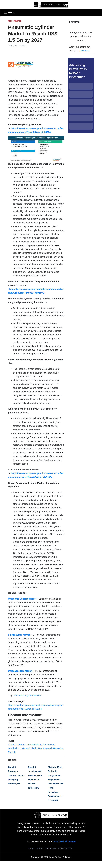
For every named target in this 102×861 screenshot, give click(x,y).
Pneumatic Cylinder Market (27, 695)
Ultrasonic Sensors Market (22, 599)
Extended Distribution (31, 748)
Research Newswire (53, 748)
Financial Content (17, 744)
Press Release (14, 21)
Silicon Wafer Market (19, 635)
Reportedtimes (34, 744)
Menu (11, 12)
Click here (84, 50)
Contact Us (50, 848)
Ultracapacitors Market (20, 671)
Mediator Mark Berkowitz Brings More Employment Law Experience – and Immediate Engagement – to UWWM (55, 784)
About (39, 848)
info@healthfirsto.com (64, 841)
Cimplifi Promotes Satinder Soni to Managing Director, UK (16, 775)
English (11, 752)
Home (31, 848)
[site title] (51, 815)
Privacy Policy (65, 848)
